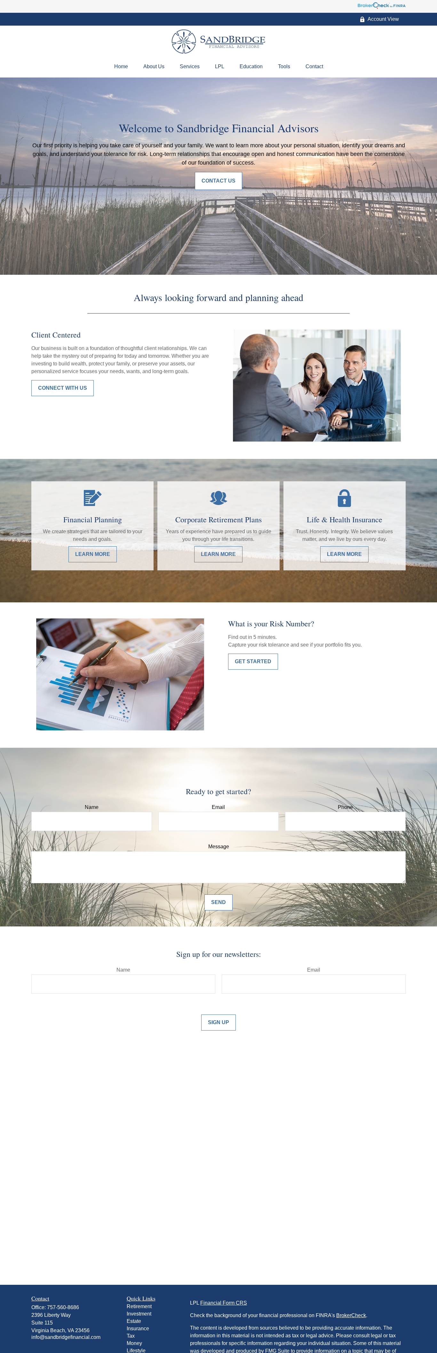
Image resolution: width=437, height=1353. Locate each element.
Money (134, 1343)
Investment (139, 1313)
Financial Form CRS (223, 1303)
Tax (131, 1336)
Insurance (138, 1328)
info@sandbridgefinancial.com (65, 1337)
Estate (134, 1321)
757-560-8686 (63, 1307)
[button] (121, 66)
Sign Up (218, 1022)
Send (218, 902)
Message (218, 846)
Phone (345, 807)
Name (92, 807)
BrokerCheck (351, 1315)
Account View (383, 19)
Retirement (139, 1306)
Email (218, 807)
